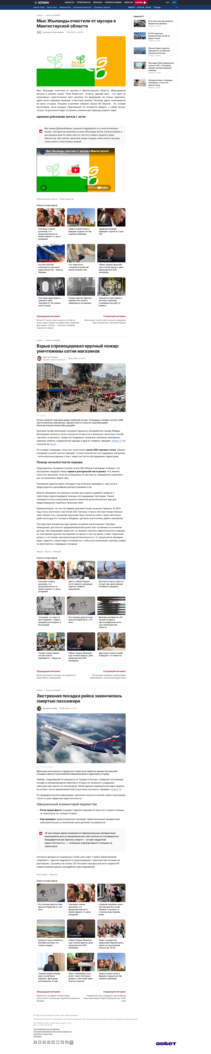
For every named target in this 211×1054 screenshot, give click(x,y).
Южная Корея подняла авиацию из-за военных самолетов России (159, 50)
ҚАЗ (167, 2)
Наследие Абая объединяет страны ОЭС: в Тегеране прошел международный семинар (161, 66)
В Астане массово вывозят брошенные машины (160, 22)
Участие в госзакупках (43, 1034)
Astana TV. (116, 789)
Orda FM (128, 2)
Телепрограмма (113, 2)
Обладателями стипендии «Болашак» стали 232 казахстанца (160, 82)
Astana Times (39, 7)
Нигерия (57, 551)
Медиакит (38, 1036)
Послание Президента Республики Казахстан (53, 1031)
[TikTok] (62, 1042)
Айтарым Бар (65, 7)
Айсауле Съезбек (50, 708)
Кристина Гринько (50, 357)
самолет (53, 874)
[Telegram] (53, 1042)
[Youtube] (58, 1042)
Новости (69, 2)
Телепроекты (83, 2)
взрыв (40, 551)
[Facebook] (35, 1042)
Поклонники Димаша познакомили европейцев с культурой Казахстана (108, 676)
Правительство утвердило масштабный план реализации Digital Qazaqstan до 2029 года (105, 998)
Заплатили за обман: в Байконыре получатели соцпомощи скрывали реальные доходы (58, 998)
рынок (48, 551)
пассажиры (42, 874)
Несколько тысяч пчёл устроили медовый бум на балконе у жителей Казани (105, 321)
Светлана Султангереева (53, 32)
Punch (53, 444)
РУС (174, 2)
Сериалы (97, 2)
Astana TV (117, 440)
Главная (40, 15)
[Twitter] (39, 1042)
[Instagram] (44, 1042)
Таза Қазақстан (67, 199)
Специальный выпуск (82, 7)
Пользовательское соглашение (46, 1029)
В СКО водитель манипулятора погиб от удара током (159, 35)
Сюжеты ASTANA (53, 15)
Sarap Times (52, 7)
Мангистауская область (48, 199)
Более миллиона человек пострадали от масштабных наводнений (56, 676)
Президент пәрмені (102, 7)
